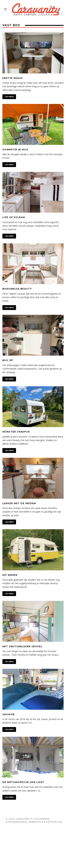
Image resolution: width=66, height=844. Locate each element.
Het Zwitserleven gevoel (22, 646)
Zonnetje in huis (15, 149)
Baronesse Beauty (17, 288)
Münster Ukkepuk (16, 431)
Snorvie (8, 714)
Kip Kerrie (9, 575)
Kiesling (56, 822)
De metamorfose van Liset (23, 782)
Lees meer (9, 97)
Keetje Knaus (12, 78)
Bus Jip (7, 360)
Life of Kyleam (13, 217)
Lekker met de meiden (19, 503)
